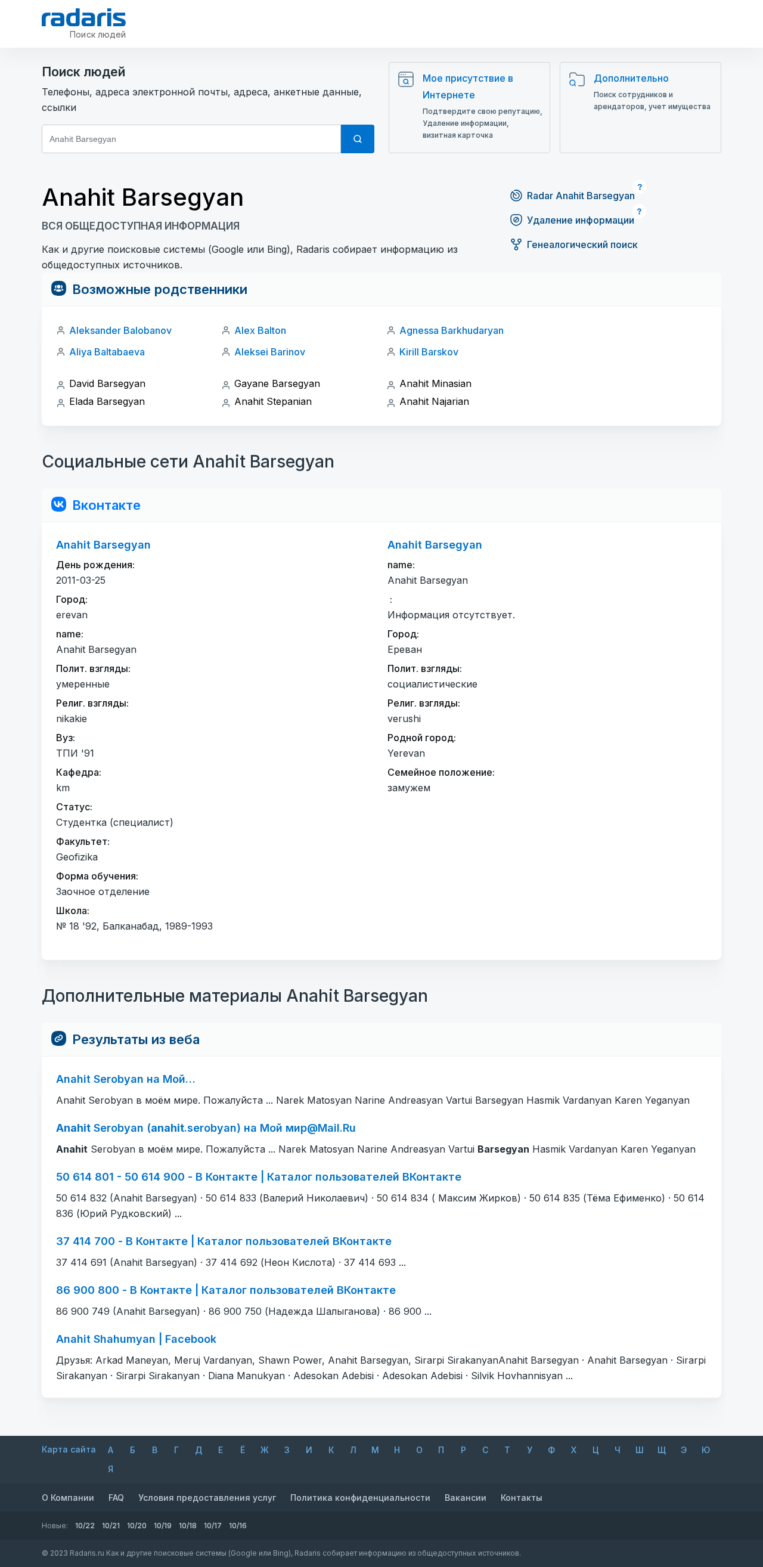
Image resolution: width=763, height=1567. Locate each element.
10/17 (213, 1525)
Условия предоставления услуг (207, 1497)
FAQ (116, 1497)
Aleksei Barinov (269, 352)
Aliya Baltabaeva (107, 352)
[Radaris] (84, 17)
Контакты (521, 1497)
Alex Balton (260, 330)
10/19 (163, 1525)
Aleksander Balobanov (120, 330)
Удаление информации (580, 220)
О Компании (68, 1497)
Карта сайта (69, 1449)
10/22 (85, 1525)
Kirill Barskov (428, 352)
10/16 (238, 1525)
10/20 (137, 1525)
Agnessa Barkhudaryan (451, 330)
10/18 (188, 1525)
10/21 (111, 1525)
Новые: (55, 1525)
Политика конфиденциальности (360, 1497)
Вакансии (465, 1497)
